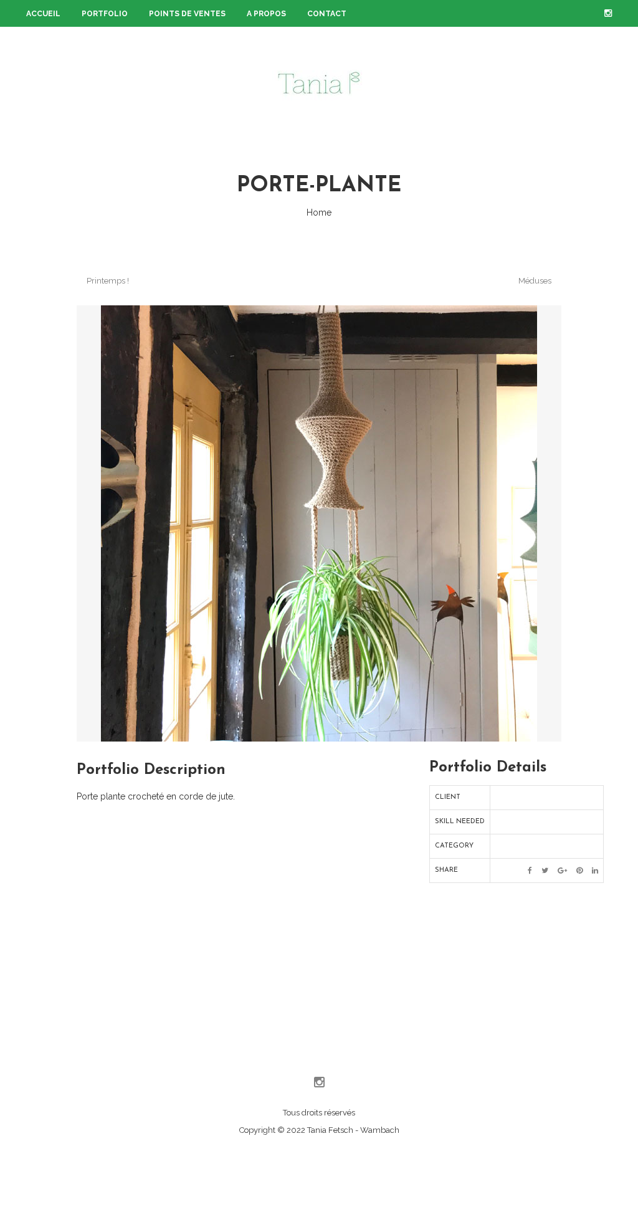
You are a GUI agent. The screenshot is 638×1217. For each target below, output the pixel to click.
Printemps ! (107, 280)
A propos (266, 13)
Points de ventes (187, 13)
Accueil (43, 13)
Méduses (535, 280)
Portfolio (105, 13)
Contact (326, 13)
